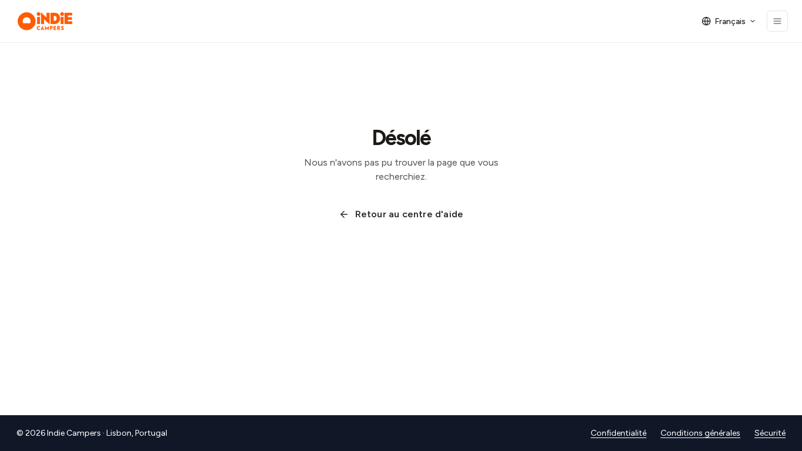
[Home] (45, 21)
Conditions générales (700, 433)
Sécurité (770, 433)
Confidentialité (618, 433)
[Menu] (777, 21)
